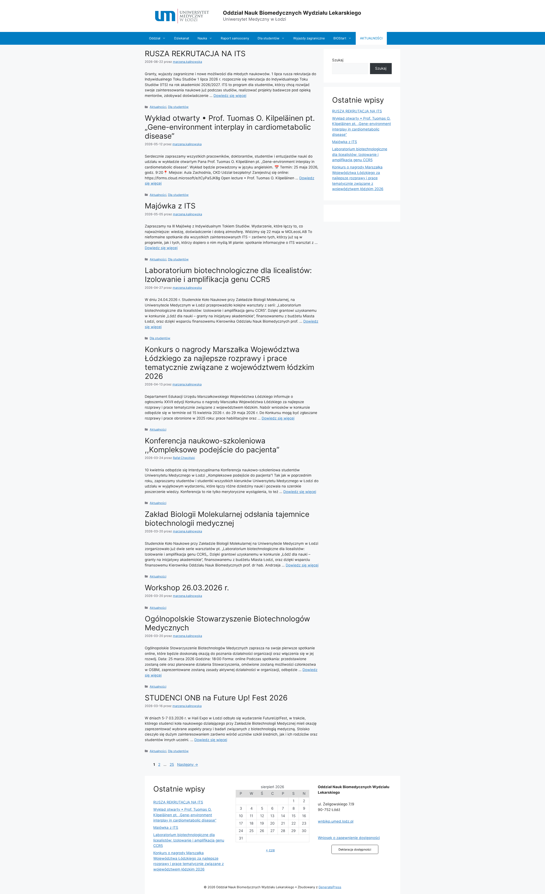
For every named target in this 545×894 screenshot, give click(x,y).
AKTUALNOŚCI (371, 38)
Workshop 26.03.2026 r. (187, 587)
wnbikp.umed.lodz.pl (335, 821)
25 (172, 764)
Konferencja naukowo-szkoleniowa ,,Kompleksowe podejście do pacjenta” (212, 445)
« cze (270, 850)
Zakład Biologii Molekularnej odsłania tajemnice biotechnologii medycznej (227, 518)
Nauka (202, 38)
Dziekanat (181, 38)
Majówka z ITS (170, 205)
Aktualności (158, 107)
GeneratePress (329, 887)
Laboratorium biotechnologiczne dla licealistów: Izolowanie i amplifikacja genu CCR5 (228, 275)
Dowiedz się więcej (230, 95)
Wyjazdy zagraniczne (309, 38)
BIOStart (339, 38)
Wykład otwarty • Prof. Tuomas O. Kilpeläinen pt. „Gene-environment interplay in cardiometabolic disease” (230, 127)
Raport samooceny (235, 38)
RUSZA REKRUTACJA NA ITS (195, 53)
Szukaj (337, 60)
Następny (187, 764)
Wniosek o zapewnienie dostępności (349, 838)
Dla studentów (268, 38)
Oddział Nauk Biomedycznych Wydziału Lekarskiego (292, 13)
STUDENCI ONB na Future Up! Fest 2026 (216, 697)
